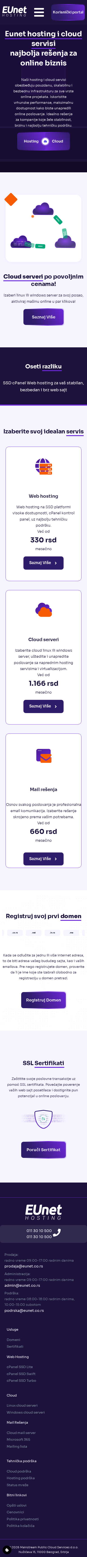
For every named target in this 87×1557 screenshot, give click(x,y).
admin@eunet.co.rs (22, 1285)
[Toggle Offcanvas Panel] (39, 12)
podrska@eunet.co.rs (24, 1310)
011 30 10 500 (39, 1230)
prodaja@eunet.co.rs (23, 1266)
